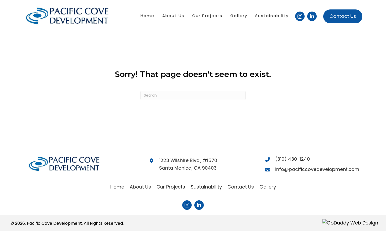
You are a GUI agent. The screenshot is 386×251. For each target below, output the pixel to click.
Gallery (267, 186)
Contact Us (240, 186)
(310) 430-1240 (292, 159)
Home (117, 186)
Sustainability (206, 186)
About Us (140, 186)
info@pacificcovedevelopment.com (317, 169)
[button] (300, 16)
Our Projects (171, 186)
